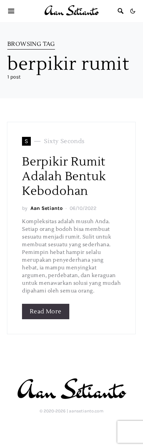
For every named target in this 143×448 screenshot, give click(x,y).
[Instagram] (71, 426)
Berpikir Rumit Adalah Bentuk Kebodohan (64, 176)
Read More (46, 311)
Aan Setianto (46, 208)
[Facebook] (83, 426)
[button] (133, 11)
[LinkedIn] (59, 426)
